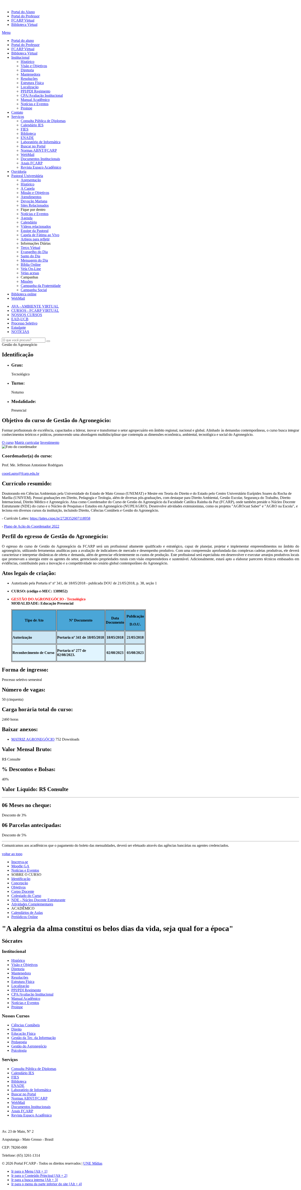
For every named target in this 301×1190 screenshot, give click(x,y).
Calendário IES (32, 125)
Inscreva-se (19, 862)
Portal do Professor (25, 16)
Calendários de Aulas (27, 913)
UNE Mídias (92, 1163)
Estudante (18, 327)
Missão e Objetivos (35, 193)
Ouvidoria (18, 172)
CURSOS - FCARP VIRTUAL (35, 311)
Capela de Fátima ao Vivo (40, 235)
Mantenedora (30, 74)
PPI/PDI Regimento (35, 91)
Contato (17, 112)
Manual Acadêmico (35, 100)
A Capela (28, 188)
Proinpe (26, 108)
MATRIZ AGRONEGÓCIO (33, 739)
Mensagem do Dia (34, 260)
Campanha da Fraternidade (41, 286)
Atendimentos (31, 197)
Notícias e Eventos (34, 104)
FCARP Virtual (22, 20)
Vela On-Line (31, 269)
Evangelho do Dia (34, 252)
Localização (30, 87)
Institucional (20, 57)
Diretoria (27, 70)
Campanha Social (34, 290)
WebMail (27, 155)
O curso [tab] (8, 442)
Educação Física (23, 1033)
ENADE (27, 138)
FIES (24, 129)
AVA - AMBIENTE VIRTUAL (35, 306)
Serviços (17, 117)
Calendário (29, 222)
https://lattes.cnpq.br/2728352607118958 (60, 518)
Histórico (27, 62)
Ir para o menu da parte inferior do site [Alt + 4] (46, 1184)
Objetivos (18, 887)
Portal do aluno (22, 40)
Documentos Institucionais (40, 159)
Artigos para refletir (35, 239)
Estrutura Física (32, 83)
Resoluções (29, 79)
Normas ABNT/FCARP (39, 150)
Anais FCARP (32, 163)
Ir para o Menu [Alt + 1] (29, 1171)
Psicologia (19, 1050)
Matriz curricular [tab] (27, 442)
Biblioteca (28, 133)
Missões (27, 281)
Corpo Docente (22, 891)
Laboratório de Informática (40, 142)
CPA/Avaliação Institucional (42, 95)
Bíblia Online (31, 265)
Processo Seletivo (24, 323)
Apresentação (31, 180)
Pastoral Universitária (27, 176)
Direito (16, 1029)
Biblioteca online (23, 294)
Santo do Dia (30, 256)
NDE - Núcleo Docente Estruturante (38, 900)
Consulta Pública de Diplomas (43, 121)
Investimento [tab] (49, 442)
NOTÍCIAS (20, 332)
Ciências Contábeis (25, 1025)
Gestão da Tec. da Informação (33, 1038)
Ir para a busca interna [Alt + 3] (34, 1180)
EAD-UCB (19, 319)
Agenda (26, 218)
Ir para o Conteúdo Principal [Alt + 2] (39, 1176)
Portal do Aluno (23, 12)
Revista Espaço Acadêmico (41, 167)
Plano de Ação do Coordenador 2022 (31, 526)
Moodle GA (20, 866)
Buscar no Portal (33, 146)
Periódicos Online (24, 917)
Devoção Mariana (34, 201)
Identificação (20, 879)
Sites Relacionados (35, 205)
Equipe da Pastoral (34, 231)
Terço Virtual (30, 248)
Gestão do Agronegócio (29, 1046)
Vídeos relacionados (36, 226)
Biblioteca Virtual (24, 25)
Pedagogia (19, 1042)
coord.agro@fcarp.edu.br (20, 473)
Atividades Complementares (32, 904)
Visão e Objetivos (34, 66)
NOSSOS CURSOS (26, 315)
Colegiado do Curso (26, 896)
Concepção (19, 883)
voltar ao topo (12, 854)
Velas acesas (30, 273)
